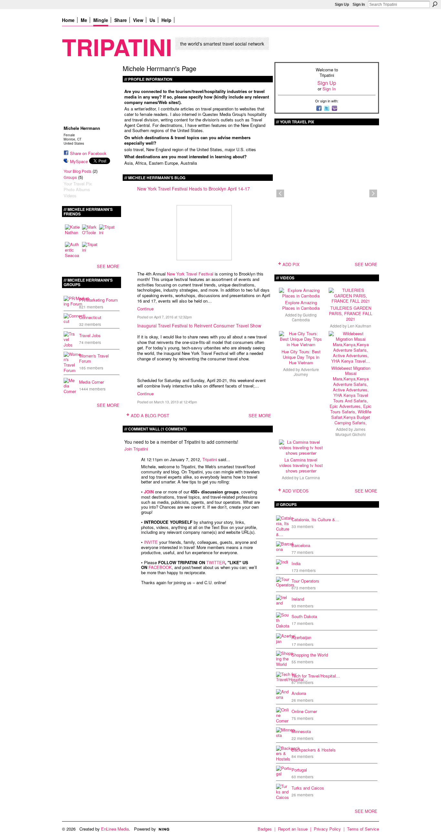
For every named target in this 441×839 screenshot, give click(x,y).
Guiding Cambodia (304, 317)
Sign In (359, 4)
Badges (265, 829)
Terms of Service (363, 829)
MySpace (79, 161)
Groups (70, 177)
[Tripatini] (107, 232)
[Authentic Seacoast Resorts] (72, 249)
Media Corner (91, 382)
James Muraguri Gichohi (350, 432)
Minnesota (301, 731)
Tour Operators (305, 581)
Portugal (299, 770)
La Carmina (310, 477)
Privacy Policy (327, 829)
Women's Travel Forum (94, 358)
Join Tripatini (136, 449)
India (296, 563)
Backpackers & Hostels (314, 750)
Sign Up (342, 4)
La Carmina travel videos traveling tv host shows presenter (301, 465)
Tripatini (117, 46)
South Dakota (304, 616)
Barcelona (301, 545)
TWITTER (215, 562)
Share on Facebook (88, 153)
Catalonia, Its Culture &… (315, 519)
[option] (327, 193)
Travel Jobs (90, 335)
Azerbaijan (301, 637)
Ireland (298, 599)
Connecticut (90, 317)
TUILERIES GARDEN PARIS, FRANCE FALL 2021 (350, 313)
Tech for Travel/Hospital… (316, 676)
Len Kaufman (359, 325)
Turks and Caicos (308, 788)
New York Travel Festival (190, 274)
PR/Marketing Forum (98, 300)
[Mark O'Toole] (89, 232)
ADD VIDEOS (295, 491)
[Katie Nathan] (72, 232)
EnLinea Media (115, 829)
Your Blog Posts (77, 171)
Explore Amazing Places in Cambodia (301, 305)
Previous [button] (280, 193)
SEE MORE (108, 266)
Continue (145, 309)
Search (434, 4)
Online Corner (304, 711)
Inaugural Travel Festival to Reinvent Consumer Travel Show (199, 325)
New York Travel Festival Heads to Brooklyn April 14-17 (193, 188)
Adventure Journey (306, 372)
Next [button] (373, 193)
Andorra (299, 693)
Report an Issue (293, 829)
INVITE (151, 542)
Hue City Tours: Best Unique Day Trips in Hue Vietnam (301, 357)
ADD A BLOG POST (150, 415)
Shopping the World (310, 655)
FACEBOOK (160, 567)
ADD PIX (291, 264)
